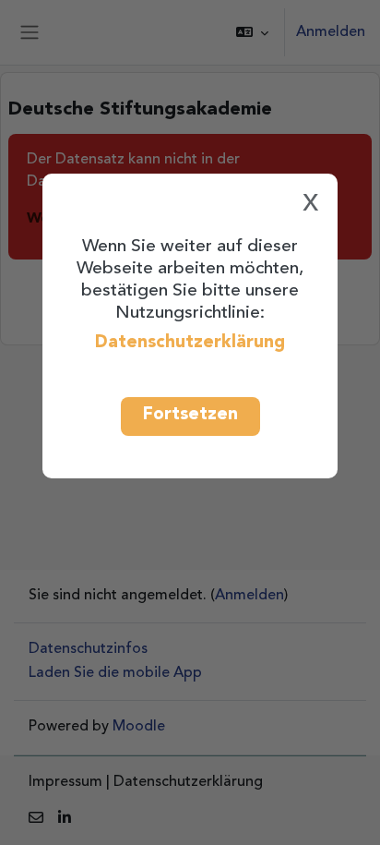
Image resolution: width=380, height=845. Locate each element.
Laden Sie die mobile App (115, 673)
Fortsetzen (190, 414)
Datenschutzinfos (88, 649)
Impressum (65, 782)
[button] (252, 32)
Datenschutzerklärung (190, 342)
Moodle (139, 726)
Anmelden (330, 32)
